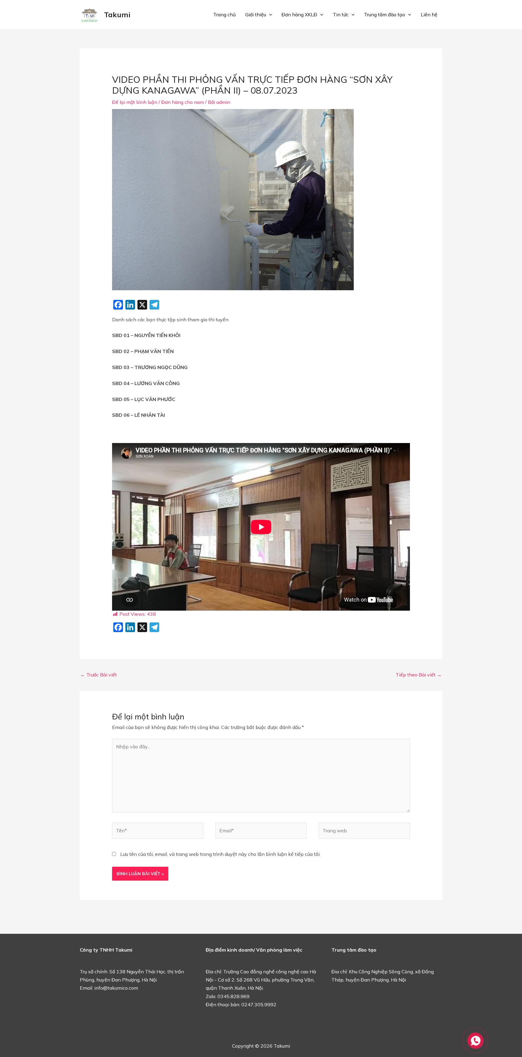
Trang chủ (224, 14)
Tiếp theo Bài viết (419, 675)
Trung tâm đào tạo (384, 14)
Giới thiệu (255, 14)
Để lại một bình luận (134, 102)
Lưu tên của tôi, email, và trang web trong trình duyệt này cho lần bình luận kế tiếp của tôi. (220, 854)
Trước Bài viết (98, 675)
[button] (269, 14)
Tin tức (341, 14)
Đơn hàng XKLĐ (299, 14)
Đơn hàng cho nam (182, 102)
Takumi (117, 14)
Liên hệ (429, 14)
